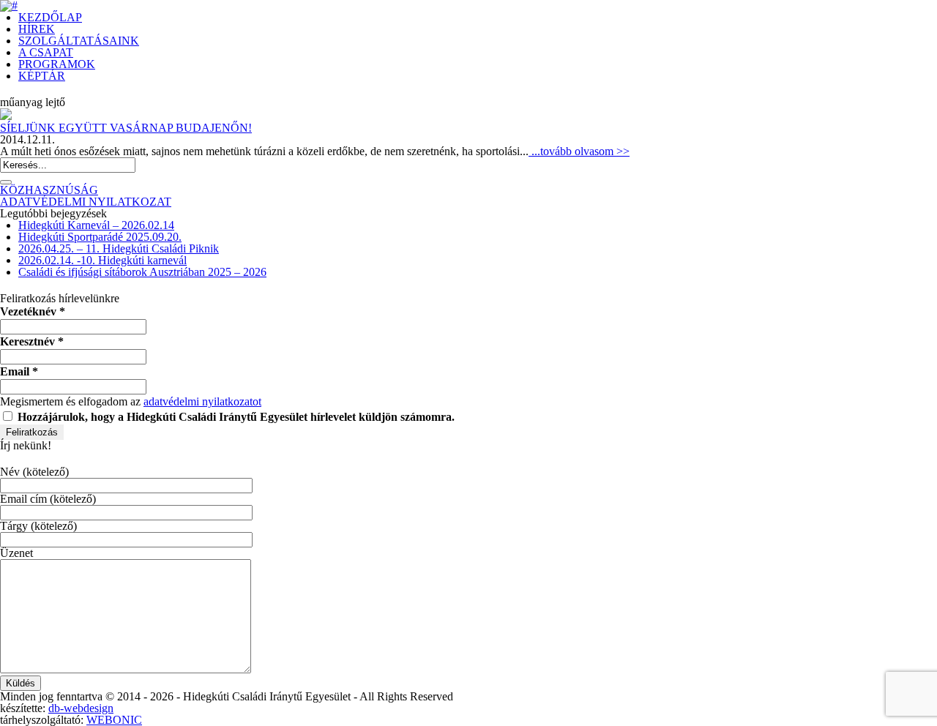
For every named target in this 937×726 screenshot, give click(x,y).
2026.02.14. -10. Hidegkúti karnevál (102, 260)
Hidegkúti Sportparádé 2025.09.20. (100, 237)
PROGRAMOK (56, 64)
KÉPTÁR (41, 76)
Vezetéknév (32, 311)
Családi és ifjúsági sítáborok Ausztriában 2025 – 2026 (142, 272)
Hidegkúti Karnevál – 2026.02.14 (96, 225)
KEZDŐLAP (50, 17)
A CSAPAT (45, 52)
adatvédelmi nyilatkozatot (202, 401)
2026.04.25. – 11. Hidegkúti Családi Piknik (118, 248)
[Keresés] (6, 182)
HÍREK (36, 29)
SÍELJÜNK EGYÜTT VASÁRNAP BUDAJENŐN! (126, 127)
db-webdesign (80, 708)
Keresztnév (32, 341)
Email (19, 371)
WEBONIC (114, 720)
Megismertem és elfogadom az (130, 401)
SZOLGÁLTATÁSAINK (78, 40)
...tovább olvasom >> (579, 151)
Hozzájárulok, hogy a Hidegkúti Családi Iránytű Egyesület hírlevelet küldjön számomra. (235, 417)
